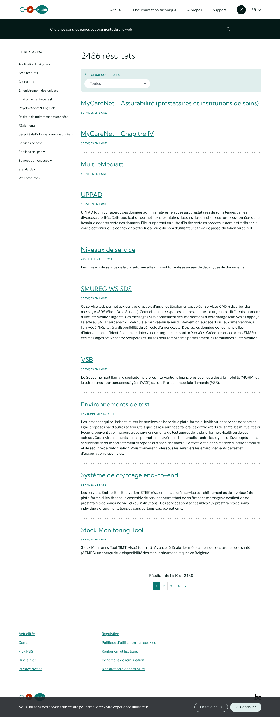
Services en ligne (31, 152)
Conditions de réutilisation (123, 660)
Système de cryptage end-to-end (129, 475)
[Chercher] (225, 29)
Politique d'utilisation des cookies (129, 643)
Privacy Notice (30, 669)
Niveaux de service (108, 249)
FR (253, 10)
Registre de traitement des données (43, 116)
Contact (25, 643)
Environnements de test (35, 99)
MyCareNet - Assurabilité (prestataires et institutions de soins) (170, 103)
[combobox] (117, 83)
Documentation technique (154, 10)
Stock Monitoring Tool (112, 530)
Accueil (116, 10)
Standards (26, 169)
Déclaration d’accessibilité (123, 669)
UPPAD (91, 194)
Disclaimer (27, 660)
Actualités (27, 634)
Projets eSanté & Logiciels (37, 108)
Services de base (31, 143)
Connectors (27, 81)
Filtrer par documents (102, 74)
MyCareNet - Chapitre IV (117, 133)
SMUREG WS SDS (106, 289)
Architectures (28, 73)
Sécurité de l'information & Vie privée (45, 134)
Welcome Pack (29, 178)
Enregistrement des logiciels (38, 90)
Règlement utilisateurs (120, 651)
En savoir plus (211, 707)
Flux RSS (26, 651)
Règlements (27, 125)
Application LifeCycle (34, 64)
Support (219, 10)
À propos (194, 10)
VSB (87, 359)
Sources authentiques (34, 160)
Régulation (110, 634)
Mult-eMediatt (102, 164)
